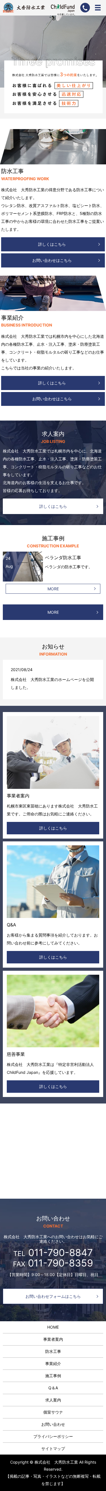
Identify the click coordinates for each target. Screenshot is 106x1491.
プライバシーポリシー (53, 1436)
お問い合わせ (53, 1424)
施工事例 (53, 1375)
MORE (53, 588)
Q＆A (53, 1387)
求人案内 (53, 1400)
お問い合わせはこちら (52, 260)
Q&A (11, 925)
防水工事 (53, 1351)
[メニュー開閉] (98, 7)
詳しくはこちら (52, 244)
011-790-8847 (60, 1252)
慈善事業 (16, 1054)
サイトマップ (53, 1448)
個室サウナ (53, 1412)
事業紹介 (53, 1363)
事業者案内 (18, 795)
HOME (53, 1327)
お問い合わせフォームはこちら (53, 1296)
